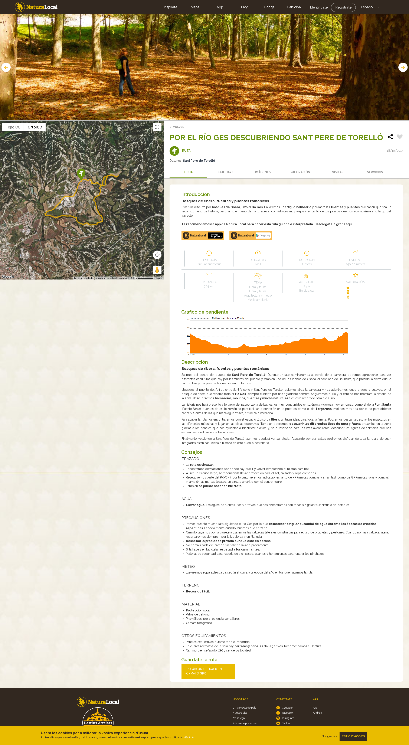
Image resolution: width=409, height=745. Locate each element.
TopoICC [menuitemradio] (13, 127)
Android (317, 712)
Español (367, 7)
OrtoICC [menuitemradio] (35, 127)
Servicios (375, 172)
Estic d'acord (353, 736)
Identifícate (319, 7)
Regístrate (343, 7)
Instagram (288, 718)
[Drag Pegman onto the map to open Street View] (157, 270)
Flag (399, 137)
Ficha (188, 172)
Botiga (269, 7)
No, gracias (329, 736)
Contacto (287, 707)
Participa (294, 7)
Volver (178, 126)
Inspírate (170, 7)
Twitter (286, 723)
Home (36, 7)
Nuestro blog (240, 712)
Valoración (300, 172)
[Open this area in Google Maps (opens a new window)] (8, 277)
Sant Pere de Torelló (199, 160)
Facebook (287, 712)
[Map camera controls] (157, 255)
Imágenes (263, 172)
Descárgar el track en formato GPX (203, 671)
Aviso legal (239, 718)
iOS (315, 707)
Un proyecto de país (244, 707)
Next (403, 67)
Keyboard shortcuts (83, 278)
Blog (244, 7)
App (220, 7)
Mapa (195, 7)
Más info (188, 737)
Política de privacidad (245, 723)
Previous (5, 67)
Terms (159, 278)
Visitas (337, 172)
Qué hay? (225, 172)
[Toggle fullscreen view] (157, 127)
